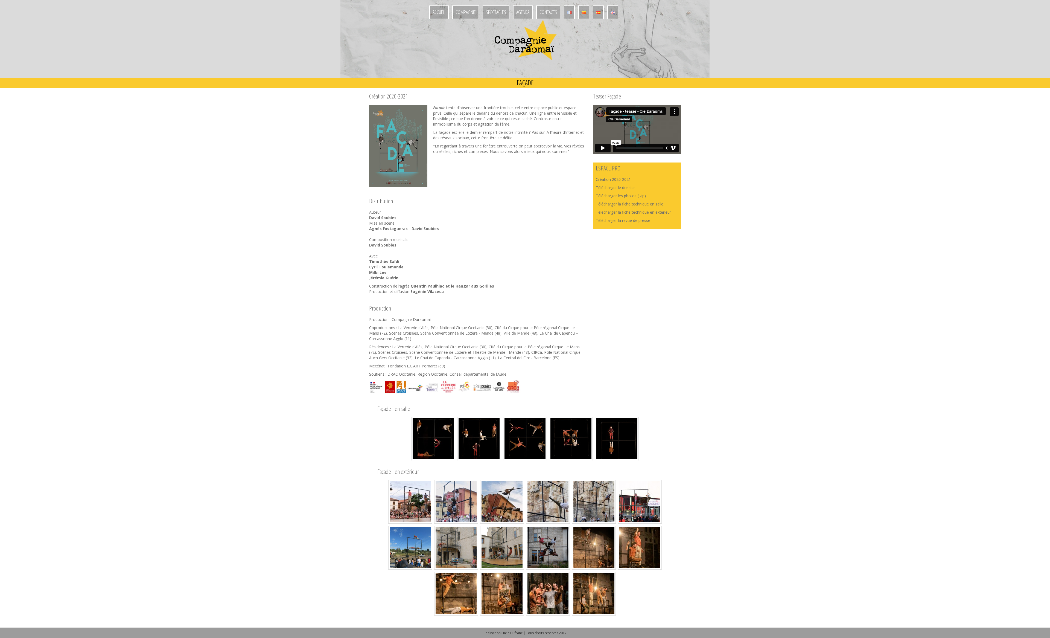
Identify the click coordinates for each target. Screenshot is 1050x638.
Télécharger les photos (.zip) (621, 195)
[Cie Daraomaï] (525, 48)
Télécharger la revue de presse (623, 220)
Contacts (548, 12)
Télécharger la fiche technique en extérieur (633, 212)
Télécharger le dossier (616, 187)
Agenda (522, 12)
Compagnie (466, 12)
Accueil (439, 12)
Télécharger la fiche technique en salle (630, 204)
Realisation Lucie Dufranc (503, 633)
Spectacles (496, 12)
